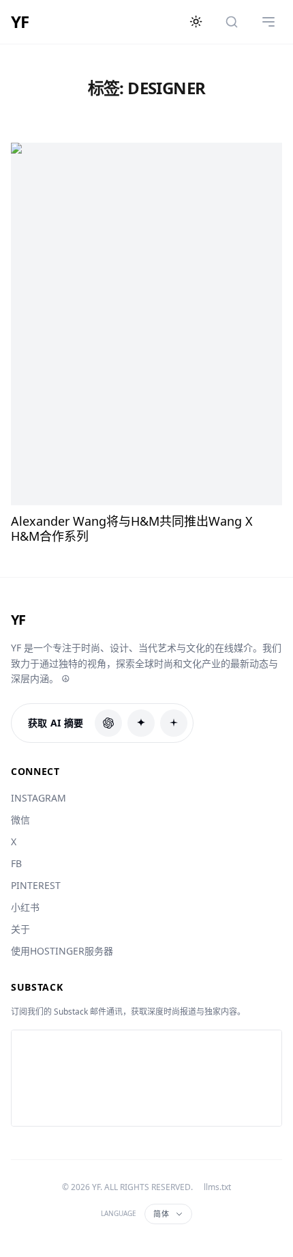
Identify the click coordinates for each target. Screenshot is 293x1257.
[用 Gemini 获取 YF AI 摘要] (173, 723)
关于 (20, 928)
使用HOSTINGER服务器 (62, 950)
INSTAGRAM (38, 797)
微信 (20, 819)
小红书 (25, 907)
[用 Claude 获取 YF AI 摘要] (141, 723)
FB (16, 863)
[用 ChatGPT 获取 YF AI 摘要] (108, 723)
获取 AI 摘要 (56, 722)
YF (20, 22)
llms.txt (217, 1187)
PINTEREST (36, 885)
